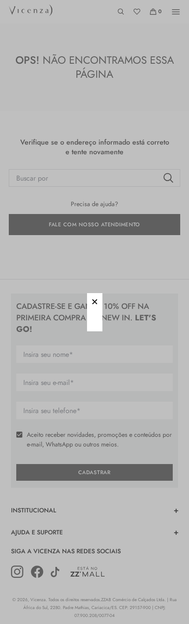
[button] (94, 300)
